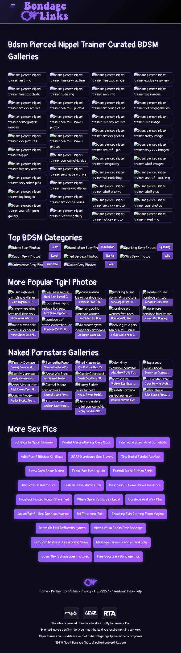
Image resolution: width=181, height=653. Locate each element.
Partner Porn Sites (64, 591)
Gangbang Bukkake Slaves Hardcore (134, 485)
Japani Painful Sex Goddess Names (43, 514)
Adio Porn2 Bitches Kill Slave (42, 457)
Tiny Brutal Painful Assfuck (140, 457)
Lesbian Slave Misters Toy (82, 485)
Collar (111, 264)
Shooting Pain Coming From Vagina (137, 514)
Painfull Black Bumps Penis (132, 471)
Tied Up (110, 256)
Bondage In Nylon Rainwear (34, 442)
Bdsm (55, 247)
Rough (54, 256)
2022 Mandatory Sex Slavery (92, 457)
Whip (167, 256)
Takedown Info (122, 591)
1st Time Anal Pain (90, 514)
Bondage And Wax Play (145, 499)
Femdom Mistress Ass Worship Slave (61, 542)
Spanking (165, 247)
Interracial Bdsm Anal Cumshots (143, 442)
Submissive (51, 264)
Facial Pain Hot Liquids (88, 471)
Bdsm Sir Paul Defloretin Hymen (62, 528)
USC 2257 (101, 591)
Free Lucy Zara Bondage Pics (118, 556)
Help (139, 591)
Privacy (86, 591)
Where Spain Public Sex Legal (98, 499)
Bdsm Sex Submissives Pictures (65, 556)
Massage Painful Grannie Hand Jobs (122, 542)
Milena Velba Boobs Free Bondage (118, 528)
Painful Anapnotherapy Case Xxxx (86, 442)
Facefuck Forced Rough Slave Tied (44, 499)
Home (43, 591)
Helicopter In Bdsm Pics (38, 485)
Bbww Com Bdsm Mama (46, 471)
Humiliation (108, 247)
